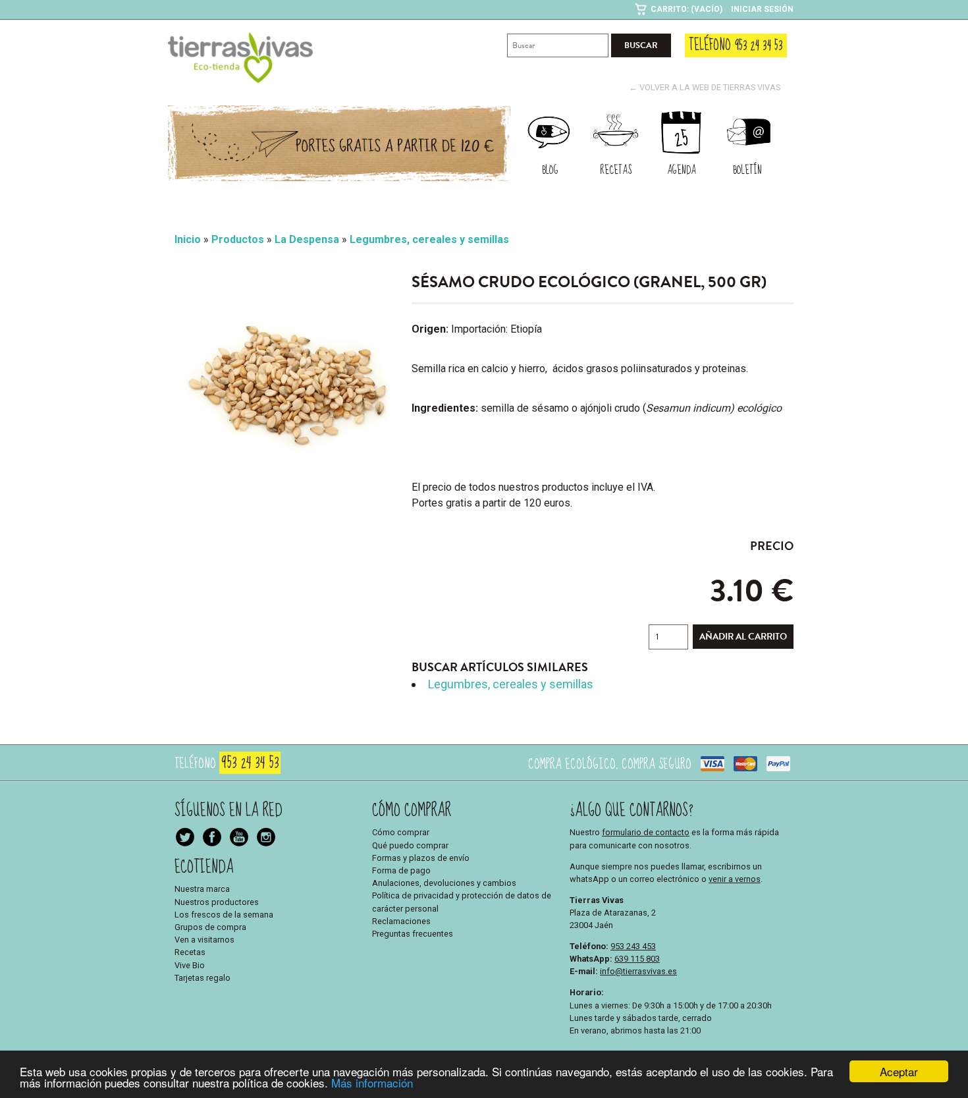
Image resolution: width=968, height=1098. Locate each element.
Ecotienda (204, 867)
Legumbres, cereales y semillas (510, 684)
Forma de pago (401, 870)
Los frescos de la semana (224, 915)
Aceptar (899, 1071)
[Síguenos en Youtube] (266, 839)
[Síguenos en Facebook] (212, 839)
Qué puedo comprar (410, 845)
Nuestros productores (217, 902)
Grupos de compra (210, 927)
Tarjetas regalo (202, 978)
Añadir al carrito (743, 637)
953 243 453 (633, 946)
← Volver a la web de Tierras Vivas (704, 87)
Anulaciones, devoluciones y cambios (444, 883)
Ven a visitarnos (204, 940)
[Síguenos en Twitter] (185, 839)
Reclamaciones (401, 921)
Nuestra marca (202, 889)
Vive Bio (190, 965)
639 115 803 (637, 959)
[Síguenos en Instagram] (239, 839)
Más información (372, 1082)
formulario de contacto (645, 832)
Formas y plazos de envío (421, 858)
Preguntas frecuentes (412, 934)
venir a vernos (735, 879)
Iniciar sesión (762, 9)
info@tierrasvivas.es (638, 971)
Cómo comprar (400, 832)
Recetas (190, 952)
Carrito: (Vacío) (686, 9)
